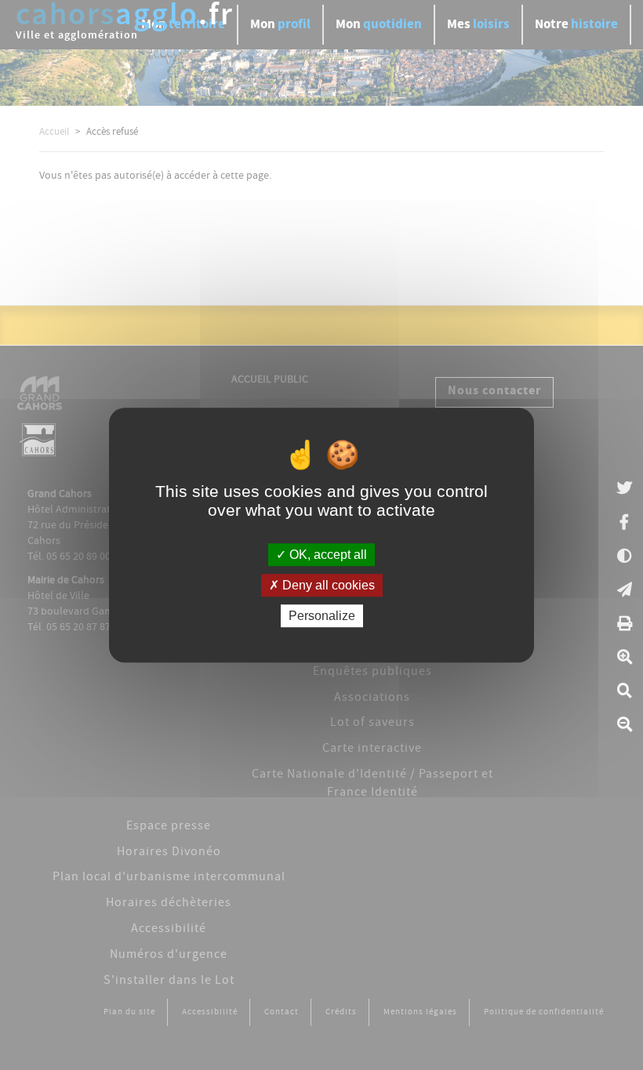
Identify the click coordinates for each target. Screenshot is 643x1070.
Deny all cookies (327, 585)
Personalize (322, 615)
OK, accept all (326, 554)
